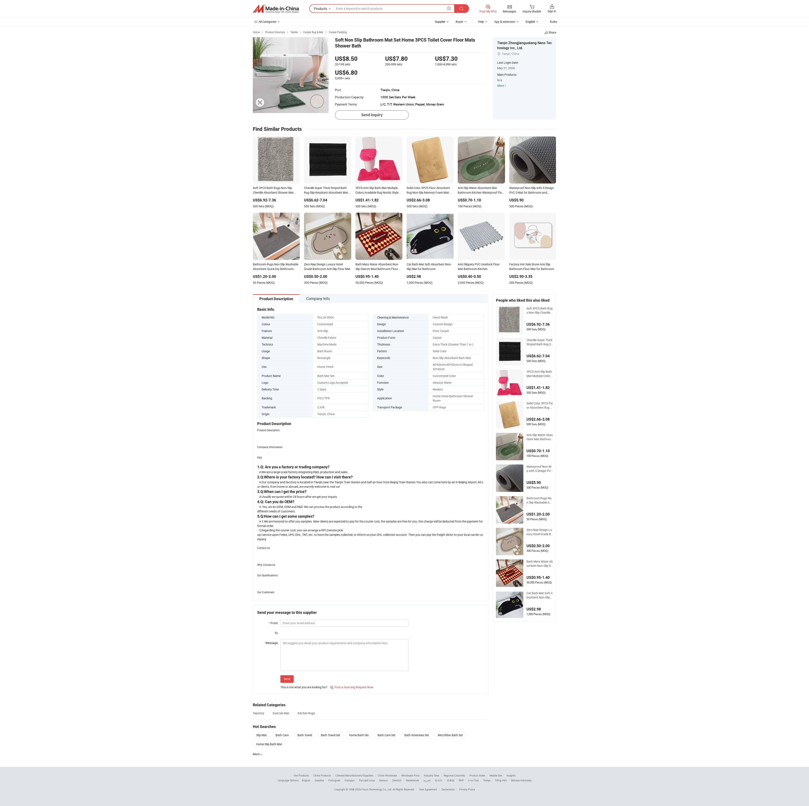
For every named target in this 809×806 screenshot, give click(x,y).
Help (481, 22)
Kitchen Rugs (306, 713)
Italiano (383, 780)
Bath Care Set (386, 735)
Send (287, 679)
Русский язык (367, 780)
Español (319, 780)
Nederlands (412, 780)
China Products (322, 775)
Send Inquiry (372, 115)
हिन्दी (461, 780)
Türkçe (486, 780)
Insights (511, 775)
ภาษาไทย (473, 780)
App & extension (504, 22)
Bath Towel (304, 735)
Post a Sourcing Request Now (351, 687)
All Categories (267, 22)
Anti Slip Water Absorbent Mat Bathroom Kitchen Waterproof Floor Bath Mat (539, 437)
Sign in (552, 11)
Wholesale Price (410, 775)
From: (273, 623)
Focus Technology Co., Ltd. (377, 789)
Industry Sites (431, 775)
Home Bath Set (359, 735)
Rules (553, 22)
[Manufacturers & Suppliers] (276, 8)
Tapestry (258, 713)
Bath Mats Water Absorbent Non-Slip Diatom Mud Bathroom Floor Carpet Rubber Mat (539, 563)
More (500, 86)
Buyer (459, 22)
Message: (271, 643)
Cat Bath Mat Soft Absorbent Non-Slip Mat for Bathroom (539, 595)
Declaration (448, 789)
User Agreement (428, 789)
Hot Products (301, 775)
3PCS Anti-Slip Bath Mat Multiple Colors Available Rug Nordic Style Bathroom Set (539, 374)
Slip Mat (261, 735)
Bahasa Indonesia (521, 780)
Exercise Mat (281, 713)
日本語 (450, 780)
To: (276, 633)
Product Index (477, 775)
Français (350, 780)
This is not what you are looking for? (303, 687)
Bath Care (282, 735)
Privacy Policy (467, 789)
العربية (426, 780)
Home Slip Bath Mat (269, 744)
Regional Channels (454, 775)
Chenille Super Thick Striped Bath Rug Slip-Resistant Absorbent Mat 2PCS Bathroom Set (539, 342)
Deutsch (397, 780)
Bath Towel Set (330, 735)
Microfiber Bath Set (450, 735)
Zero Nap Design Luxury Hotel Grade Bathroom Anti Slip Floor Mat (539, 532)
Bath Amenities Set (416, 735)
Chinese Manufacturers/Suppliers (354, 775)
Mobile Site (496, 775)
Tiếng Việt (501, 780)
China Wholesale (387, 775)
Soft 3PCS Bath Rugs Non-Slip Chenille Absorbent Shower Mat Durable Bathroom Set (539, 310)
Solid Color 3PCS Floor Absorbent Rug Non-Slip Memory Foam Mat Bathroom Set (539, 405)
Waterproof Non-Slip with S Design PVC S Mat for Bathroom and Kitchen (539, 468)
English (306, 780)
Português (334, 780)
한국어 (438, 780)
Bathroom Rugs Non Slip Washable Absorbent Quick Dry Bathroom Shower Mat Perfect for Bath (539, 500)
